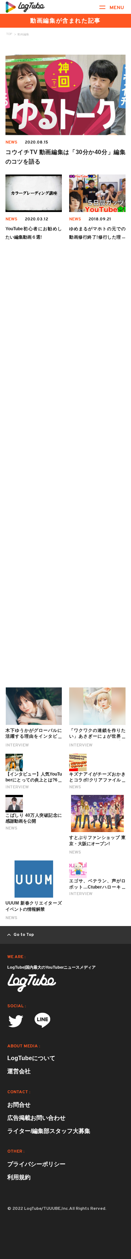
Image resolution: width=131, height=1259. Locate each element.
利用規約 (19, 1177)
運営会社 (19, 1071)
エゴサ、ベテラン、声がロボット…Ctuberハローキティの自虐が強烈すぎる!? (97, 887)
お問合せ (19, 1105)
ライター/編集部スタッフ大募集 (48, 1131)
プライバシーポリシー (36, 1164)
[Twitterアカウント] (15, 1021)
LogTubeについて (31, 1058)
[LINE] (42, 1022)
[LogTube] (25, 7)
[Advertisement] (65, 358)
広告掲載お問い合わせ (36, 1118)
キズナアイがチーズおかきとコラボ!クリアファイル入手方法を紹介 (97, 780)
